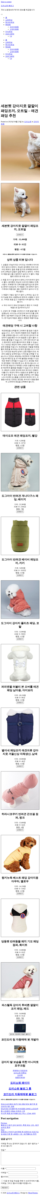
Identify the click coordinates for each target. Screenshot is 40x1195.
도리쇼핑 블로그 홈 (20, 1088)
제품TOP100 (20, 1078)
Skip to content (6, 2)
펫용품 (8, 25)
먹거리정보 (9, 22)
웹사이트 (4, 1177)
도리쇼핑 (27, 122)
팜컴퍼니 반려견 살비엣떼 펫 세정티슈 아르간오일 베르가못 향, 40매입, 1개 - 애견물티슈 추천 (20, 1132)
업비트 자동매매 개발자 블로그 (20, 1034)
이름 (3, 1168)
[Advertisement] (20, 81)
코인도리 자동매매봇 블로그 (20, 1094)
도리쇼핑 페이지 (20, 1082)
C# (11, 36)
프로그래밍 (9, 34)
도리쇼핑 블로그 (7, 6)
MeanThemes (33, 1193)
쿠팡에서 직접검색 (20, 1071)
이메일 (4, 1173)
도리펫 (20, 1075)
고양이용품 (14, 29)
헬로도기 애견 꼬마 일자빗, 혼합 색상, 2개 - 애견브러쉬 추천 (20, 1125)
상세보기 (20, 234)
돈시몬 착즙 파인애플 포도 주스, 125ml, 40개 (18, 1113)
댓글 (3, 1150)
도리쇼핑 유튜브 (20, 1073)
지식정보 (8, 32)
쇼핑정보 (8, 20)
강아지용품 (14, 27)
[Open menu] (2, 14)
